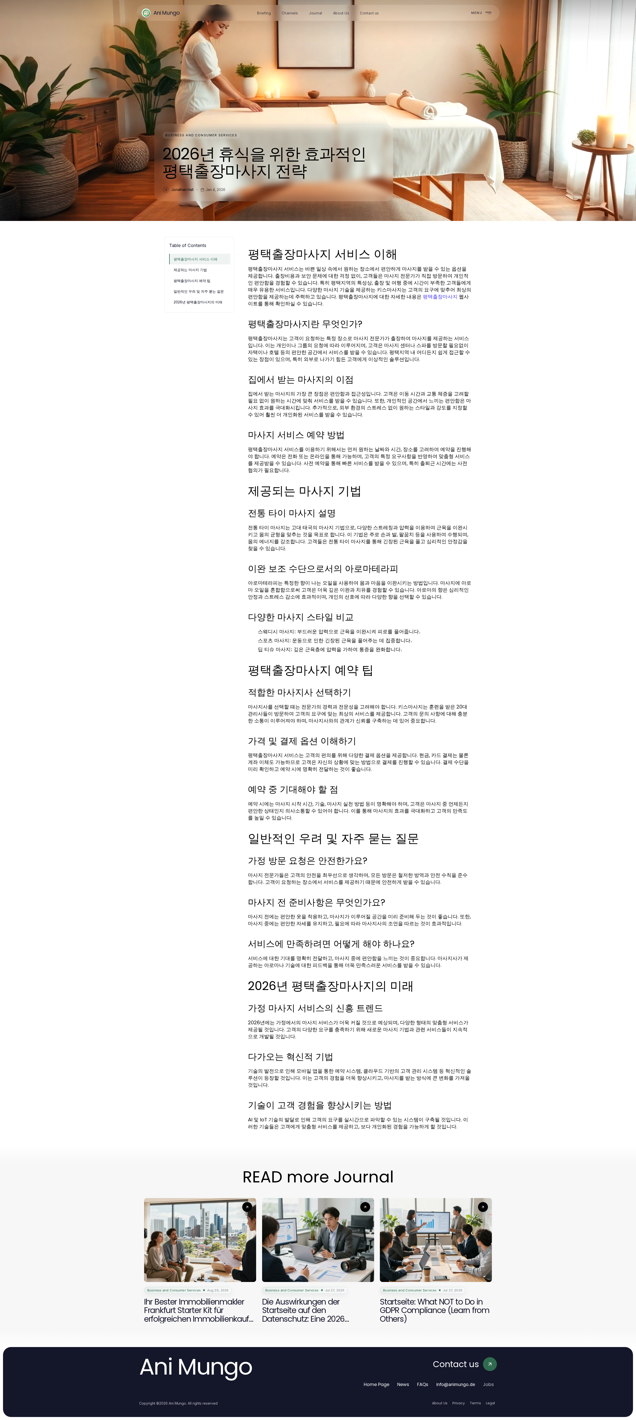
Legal (490, 1403)
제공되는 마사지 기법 (190, 270)
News (403, 1384)
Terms (475, 1403)
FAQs (422, 1384)
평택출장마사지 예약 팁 (192, 281)
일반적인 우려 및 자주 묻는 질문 (199, 291)
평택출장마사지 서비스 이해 (195, 259)
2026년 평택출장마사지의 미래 (198, 302)
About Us (439, 1403)
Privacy (458, 1403)
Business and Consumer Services (201, 135)
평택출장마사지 (440, 297)
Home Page (376, 1384)
